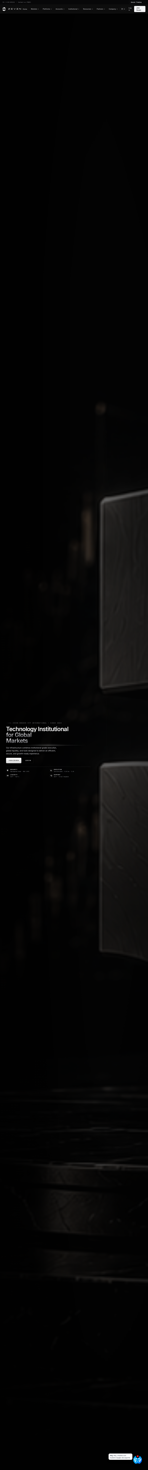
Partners (100, 9)
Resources (87, 9)
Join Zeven (138, 9)
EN (122, 9)
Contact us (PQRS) (24, 2)
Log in (130, 9)
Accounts (59, 9)
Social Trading (136, 2)
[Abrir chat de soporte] (137, 1459)
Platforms (46, 9)
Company (112, 9)
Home (25, 9)
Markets (34, 9)
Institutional (72, 9)
